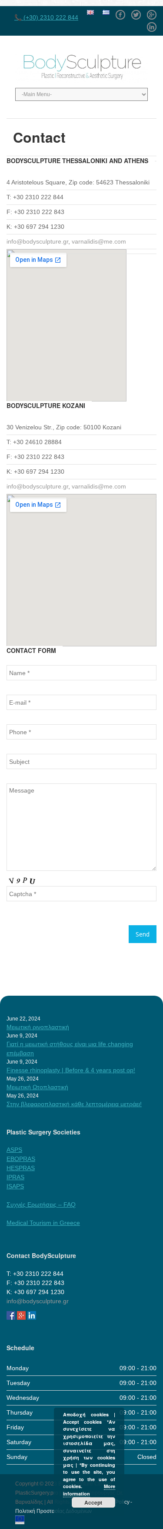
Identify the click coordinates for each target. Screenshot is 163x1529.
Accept (93, 1502)
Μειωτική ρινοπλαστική (38, 1027)
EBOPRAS (21, 1158)
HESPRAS (21, 1167)
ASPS (14, 1149)
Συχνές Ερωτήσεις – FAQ (41, 1204)
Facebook (120, 11)
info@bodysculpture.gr (37, 241)
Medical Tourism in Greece (43, 1222)
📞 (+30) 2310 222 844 (46, 17)
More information (89, 1490)
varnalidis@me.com (99, 241)
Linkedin (151, 24)
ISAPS (15, 1186)
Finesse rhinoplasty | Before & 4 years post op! (71, 1070)
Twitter (136, 11)
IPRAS (15, 1177)
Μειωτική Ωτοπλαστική (37, 1087)
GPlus (151, 11)
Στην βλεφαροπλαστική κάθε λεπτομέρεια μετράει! (74, 1104)
